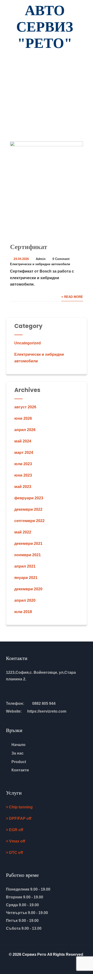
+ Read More (72, 297)
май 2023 (22, 487)
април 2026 (25, 430)
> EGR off (14, 830)
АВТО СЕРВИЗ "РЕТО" (44, 27)
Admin (41, 259)
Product (18, 762)
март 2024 (23, 453)
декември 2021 (28, 544)
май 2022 (22, 532)
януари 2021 (25, 578)
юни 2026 (23, 418)
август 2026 (25, 407)
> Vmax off (15, 841)
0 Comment (60, 259)
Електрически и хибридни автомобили (40, 264)
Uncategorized (27, 343)
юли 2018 (23, 612)
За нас (17, 753)
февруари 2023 (28, 498)
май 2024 (22, 441)
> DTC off (14, 853)
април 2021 (25, 566)
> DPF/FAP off (18, 818)
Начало (18, 745)
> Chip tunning (19, 807)
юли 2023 (23, 464)
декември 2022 (28, 509)
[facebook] (46, 965)
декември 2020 (28, 589)
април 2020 (25, 600)
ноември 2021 (27, 555)
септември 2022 (29, 521)
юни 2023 (23, 475)
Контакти (20, 770)
